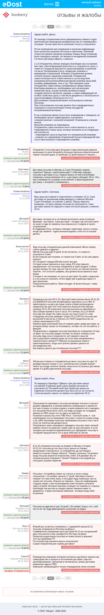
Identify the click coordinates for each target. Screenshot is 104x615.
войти (97, 5)
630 (68, 26)
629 (58, 26)
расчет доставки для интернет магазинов (61, 606)
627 (44, 26)
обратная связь (30, 606)
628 (51, 26)
